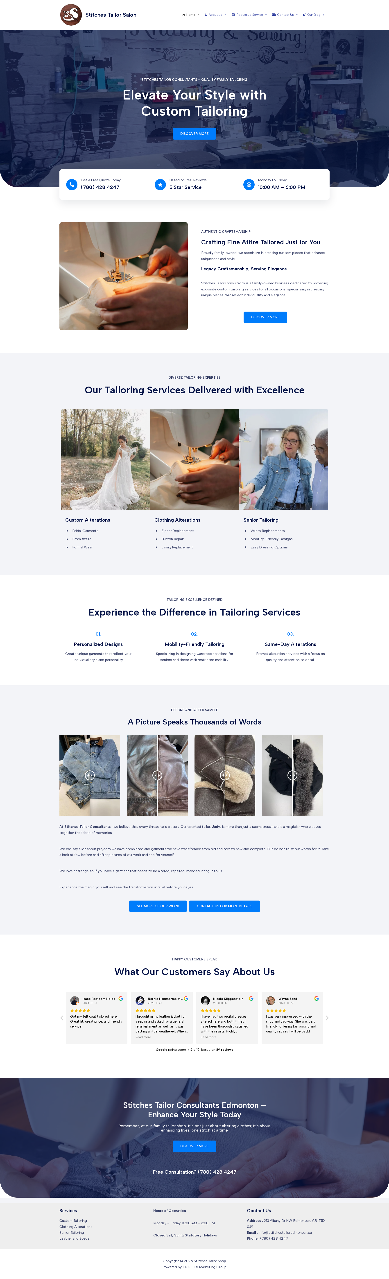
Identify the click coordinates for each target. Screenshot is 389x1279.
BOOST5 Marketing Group (204, 1267)
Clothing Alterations (75, 1227)
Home (190, 15)
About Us (215, 15)
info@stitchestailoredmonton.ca (285, 1232)
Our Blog (314, 15)
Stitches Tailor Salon (111, 14)
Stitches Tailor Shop (210, 1261)
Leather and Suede (74, 1238)
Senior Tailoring (71, 1232)
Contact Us (285, 15)
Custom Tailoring (73, 1220)
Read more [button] (78, 1037)
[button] (194, 134)
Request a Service (250, 15)
